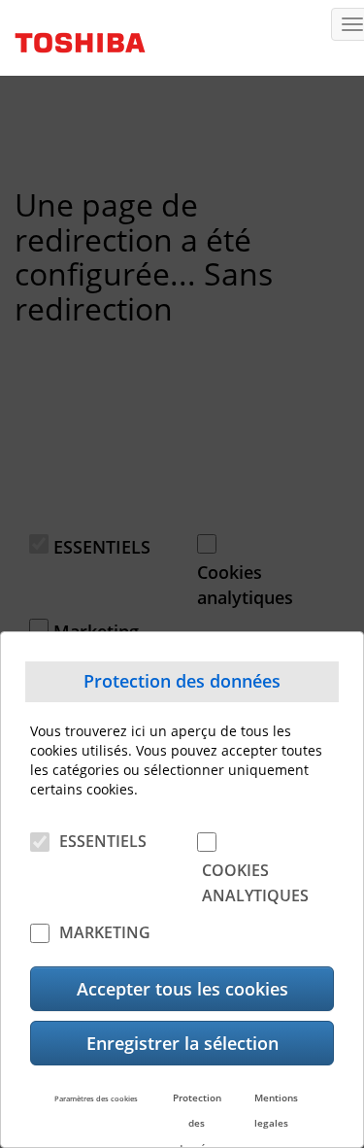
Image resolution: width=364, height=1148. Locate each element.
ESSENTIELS (103, 841)
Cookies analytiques (255, 883)
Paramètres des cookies (96, 1098)
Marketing (104, 932)
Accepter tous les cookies (182, 988)
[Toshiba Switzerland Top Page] (73, 36)
